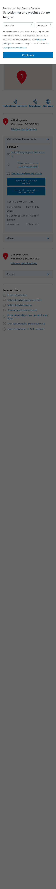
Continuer (28, 55)
